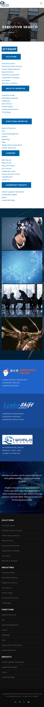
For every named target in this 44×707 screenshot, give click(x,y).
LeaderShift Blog (8, 200)
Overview (10, 153)
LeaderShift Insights (9, 194)
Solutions (11, 57)
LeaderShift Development (13, 419)
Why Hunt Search (8, 165)
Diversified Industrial (10, 98)
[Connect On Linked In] (15, 701)
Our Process (7, 168)
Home (4, 32)
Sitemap (11, 32)
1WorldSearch (7, 177)
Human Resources (9, 148)
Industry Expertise (15, 88)
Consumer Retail (8, 95)
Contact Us (6, 179)
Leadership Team (8, 171)
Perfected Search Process (12, 66)
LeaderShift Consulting (10, 77)
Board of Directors (9, 128)
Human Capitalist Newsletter (13, 192)
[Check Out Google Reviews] (19, 701)
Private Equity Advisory (11, 69)
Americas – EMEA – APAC (11, 450)
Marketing (5, 139)
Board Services (7, 72)
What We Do (7, 163)
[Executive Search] (4, 4)
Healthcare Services (9, 582)
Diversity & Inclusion (9, 83)
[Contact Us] (28, 701)
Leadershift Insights (16, 185)
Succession (6, 80)
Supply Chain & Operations (12, 145)
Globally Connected (11, 453)
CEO (3, 131)
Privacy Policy (26, 696)
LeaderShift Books (10, 386)
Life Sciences (7, 103)
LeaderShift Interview (11, 416)
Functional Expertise (17, 121)
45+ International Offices (13, 447)
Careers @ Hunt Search (11, 174)
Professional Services (10, 109)
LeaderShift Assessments (13, 414)
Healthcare (6, 101)
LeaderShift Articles (11, 383)
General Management (10, 134)
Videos (4, 197)
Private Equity (7, 106)
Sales (4, 142)
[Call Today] (24, 701)
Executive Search (8, 63)
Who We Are (6, 160)
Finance (4, 136)
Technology (6, 112)
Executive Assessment (10, 75)
